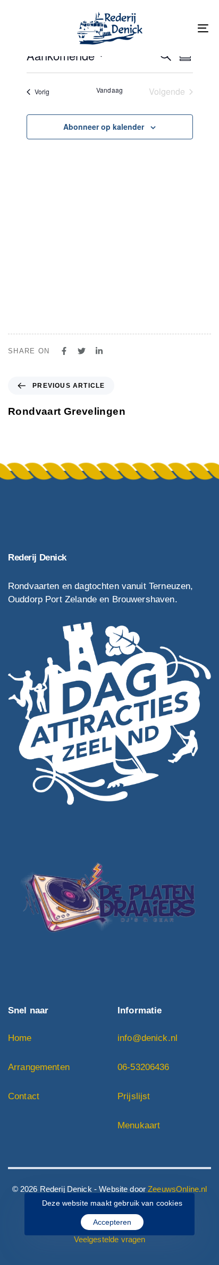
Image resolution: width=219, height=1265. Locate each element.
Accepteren (112, 1222)
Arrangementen (39, 1067)
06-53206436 (143, 1067)
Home (20, 1038)
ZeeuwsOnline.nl (177, 1188)
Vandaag (109, 90)
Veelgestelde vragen (110, 1239)
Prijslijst (133, 1096)
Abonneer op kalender (103, 126)
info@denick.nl (147, 1038)
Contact (23, 1096)
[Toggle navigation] (175, 28)
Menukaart (138, 1125)
